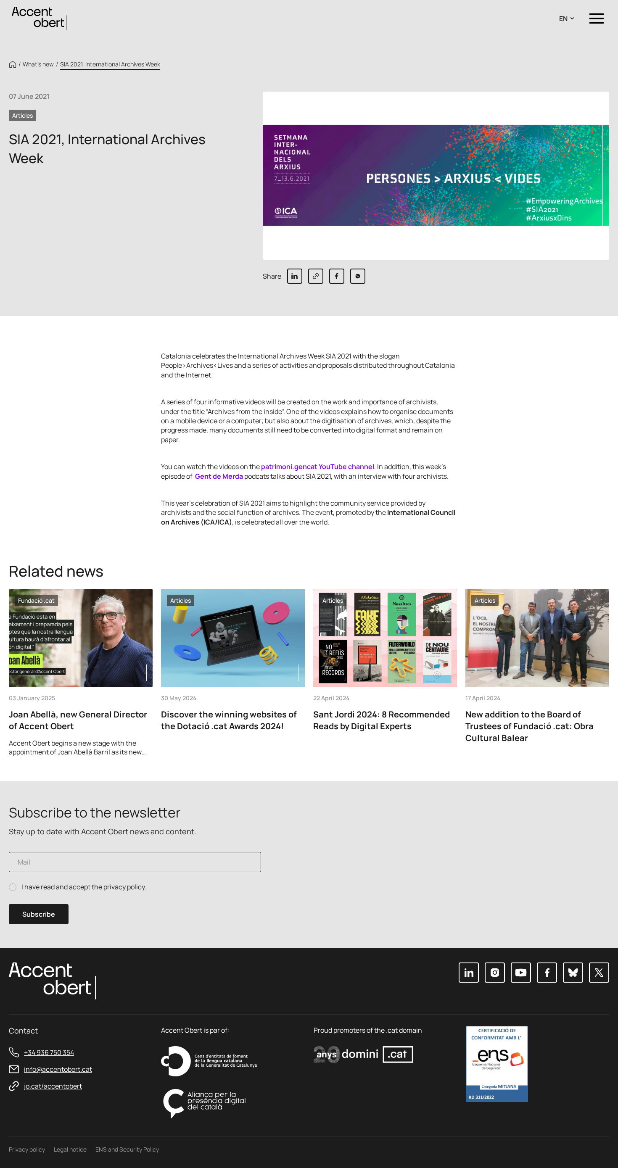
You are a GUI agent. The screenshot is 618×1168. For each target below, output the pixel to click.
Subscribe (38, 914)
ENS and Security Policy (127, 1149)
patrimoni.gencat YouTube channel (317, 466)
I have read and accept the (83, 887)
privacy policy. (124, 886)
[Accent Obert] (39, 18)
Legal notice (70, 1149)
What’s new (38, 64)
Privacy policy (27, 1149)
